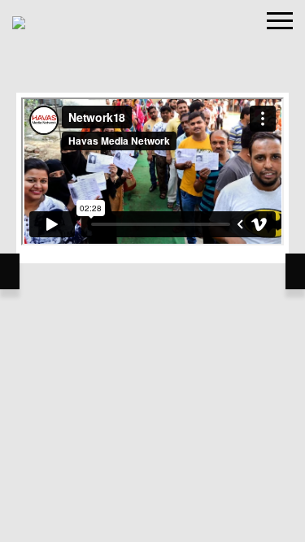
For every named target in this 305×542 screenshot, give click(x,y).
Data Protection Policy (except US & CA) (213, 388)
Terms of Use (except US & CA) (192, 363)
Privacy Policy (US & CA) (161, 414)
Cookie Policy (93, 363)
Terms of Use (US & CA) (76, 388)
